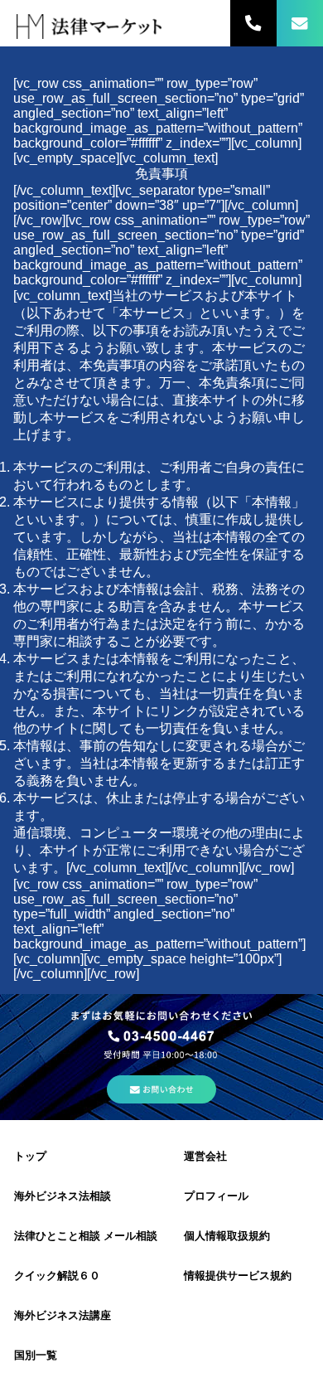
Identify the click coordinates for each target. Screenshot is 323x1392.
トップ (30, 1156)
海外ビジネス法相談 (62, 1196)
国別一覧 (35, 1355)
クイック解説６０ (57, 1275)
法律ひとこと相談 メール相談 (85, 1236)
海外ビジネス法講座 (62, 1315)
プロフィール (216, 1196)
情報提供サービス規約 (238, 1275)
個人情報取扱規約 (227, 1236)
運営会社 (205, 1156)
